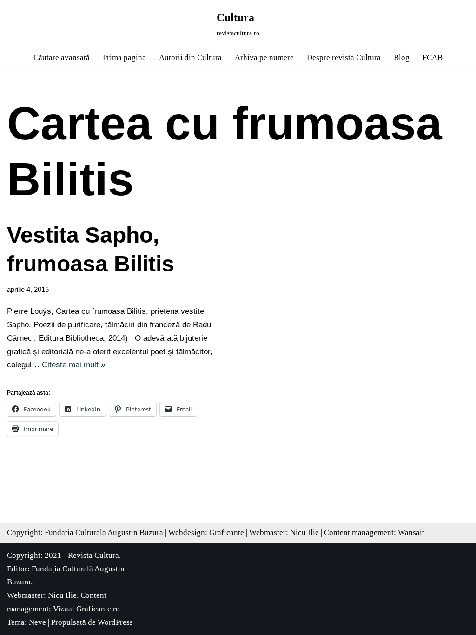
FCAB (433, 57)
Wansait (411, 532)
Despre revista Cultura (344, 57)
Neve (37, 622)
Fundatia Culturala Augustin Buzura (104, 532)
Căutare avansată (61, 57)
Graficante (226, 532)
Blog (402, 57)
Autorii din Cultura (190, 57)
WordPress (115, 622)
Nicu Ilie (304, 532)
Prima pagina (124, 57)
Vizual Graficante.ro (86, 608)
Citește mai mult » (73, 364)
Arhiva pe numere (264, 57)
